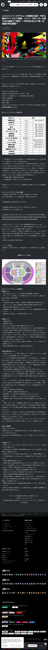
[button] (41, 4)
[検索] (45, 4)
